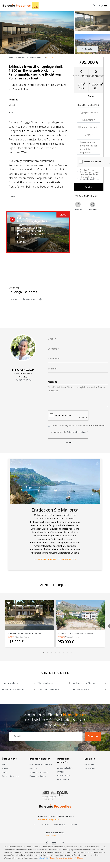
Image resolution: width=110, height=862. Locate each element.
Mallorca (45, 824)
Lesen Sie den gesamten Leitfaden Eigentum (55, 559)
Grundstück (20, 57)
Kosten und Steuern (38, 776)
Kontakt (5, 768)
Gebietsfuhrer (90, 768)
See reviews (51, 835)
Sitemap (73, 824)
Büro (4, 764)
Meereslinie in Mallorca (49, 689)
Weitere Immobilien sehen (22, 299)
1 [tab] (43, 652)
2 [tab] (47, 652)
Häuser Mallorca (10, 683)
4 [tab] (55, 652)
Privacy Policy (59, 824)
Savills (4, 772)
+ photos (88, 48)
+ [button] (99, 5)
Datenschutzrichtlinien (90, 179)
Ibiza (35, 824)
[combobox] (80, 127)
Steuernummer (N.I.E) (38, 772)
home (11, 57)
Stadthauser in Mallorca (13, 689)
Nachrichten (89, 764)
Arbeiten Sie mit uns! (10, 776)
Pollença (41, 57)
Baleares (31, 57)
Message (52, 381)
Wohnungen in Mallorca (84, 683)
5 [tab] (59, 652)
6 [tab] (63, 652)
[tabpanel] (29, 623)
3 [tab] (51, 652)
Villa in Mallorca (45, 683)
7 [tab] (67, 652)
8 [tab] (71, 652)
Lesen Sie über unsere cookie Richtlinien (66, 858)
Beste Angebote (81, 689)
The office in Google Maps (48, 819)
